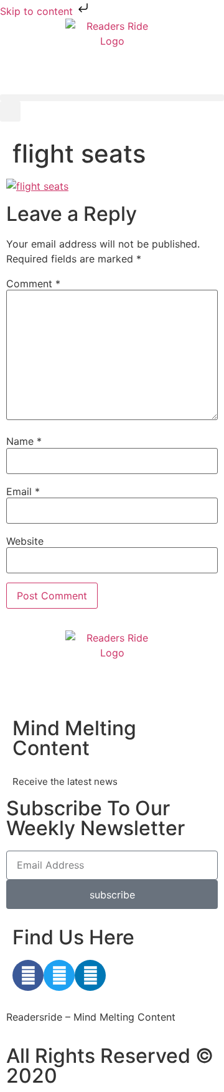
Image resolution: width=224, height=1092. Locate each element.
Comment (33, 284)
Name (24, 441)
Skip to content (38, 11)
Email (23, 491)
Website (25, 541)
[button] (112, 97)
